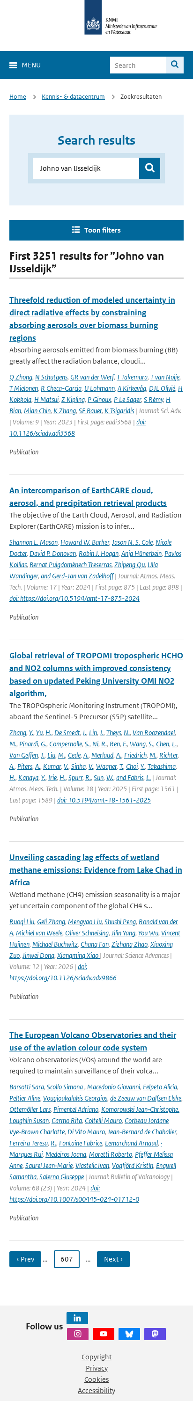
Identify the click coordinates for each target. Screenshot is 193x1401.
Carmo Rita (67, 1120)
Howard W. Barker (84, 542)
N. (127, 732)
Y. (31, 732)
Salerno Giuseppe (61, 1176)
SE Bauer (90, 410)
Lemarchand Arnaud (131, 1142)
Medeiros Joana (65, 1154)
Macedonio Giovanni (113, 1086)
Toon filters (102, 230)
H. (48, 732)
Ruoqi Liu (21, 921)
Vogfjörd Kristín (132, 1165)
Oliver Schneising (87, 932)
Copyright (96, 1356)
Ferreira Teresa (28, 1142)
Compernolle (65, 743)
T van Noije (164, 376)
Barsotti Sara (26, 1086)
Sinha (78, 766)
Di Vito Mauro (86, 1131)
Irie (52, 777)
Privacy (97, 1368)
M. (12, 743)
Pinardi (28, 743)
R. (104, 743)
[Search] (175, 65)
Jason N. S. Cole (132, 542)
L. (174, 743)
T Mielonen (23, 388)
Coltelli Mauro (103, 1120)
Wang (138, 743)
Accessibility (96, 1390)
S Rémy (153, 399)
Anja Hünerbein (141, 553)
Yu (39, 732)
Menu (31, 64)
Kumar (52, 766)
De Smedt (67, 732)
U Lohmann (99, 388)
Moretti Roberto (110, 1154)
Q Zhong (20, 376)
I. (84, 732)
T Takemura (132, 376)
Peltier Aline (24, 1098)
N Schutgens (51, 376)
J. (102, 732)
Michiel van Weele (39, 932)
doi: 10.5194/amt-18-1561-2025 (104, 799)
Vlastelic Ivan (92, 1165)
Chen (162, 743)
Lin (93, 732)
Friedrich (135, 755)
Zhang (17, 732)
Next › (113, 1259)
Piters (24, 766)
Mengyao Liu (85, 921)
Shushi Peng (120, 921)
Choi (132, 766)
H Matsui (46, 399)
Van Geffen (23, 755)
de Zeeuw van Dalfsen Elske (145, 1098)
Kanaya (28, 777)
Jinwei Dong (38, 955)
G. (43, 743)
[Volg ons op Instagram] (77, 1334)
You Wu (148, 932)
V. (66, 766)
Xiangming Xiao (78, 955)
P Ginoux (99, 399)
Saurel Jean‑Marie (49, 1165)
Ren (115, 743)
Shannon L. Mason (33, 542)
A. (86, 755)
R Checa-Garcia (61, 388)
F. (125, 743)
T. (121, 766)
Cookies (96, 1379)
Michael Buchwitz (55, 944)
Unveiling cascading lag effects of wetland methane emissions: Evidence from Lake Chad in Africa (95, 870)
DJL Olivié (162, 388)
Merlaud (102, 755)
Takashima (162, 766)
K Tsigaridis (119, 410)
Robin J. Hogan (99, 553)
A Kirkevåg (132, 388)
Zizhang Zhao (129, 944)
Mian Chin (37, 410)
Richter (168, 755)
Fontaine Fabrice (80, 1142)
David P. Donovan (53, 553)
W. (109, 777)
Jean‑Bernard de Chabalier (142, 1131)
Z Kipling (73, 399)
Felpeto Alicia (160, 1086)
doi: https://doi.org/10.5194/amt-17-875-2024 (74, 598)
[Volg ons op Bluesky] (129, 1334)
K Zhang (64, 410)
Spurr (75, 777)
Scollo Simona (65, 1086)
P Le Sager (127, 399)
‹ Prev (25, 1259)
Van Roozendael (154, 732)
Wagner (106, 766)
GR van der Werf (92, 376)
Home (17, 97)
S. (87, 743)
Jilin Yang (123, 932)
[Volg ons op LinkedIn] (77, 1318)
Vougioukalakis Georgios (75, 1098)
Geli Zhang (51, 921)
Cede (74, 755)
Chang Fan (95, 944)
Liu (51, 755)
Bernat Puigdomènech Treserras (70, 564)
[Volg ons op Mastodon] (155, 1334)
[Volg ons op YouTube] (103, 1334)
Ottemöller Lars (30, 1109)
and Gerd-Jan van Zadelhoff (77, 575)
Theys (113, 732)
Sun (99, 777)
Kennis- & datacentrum (73, 97)
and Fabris (129, 777)
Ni (95, 743)
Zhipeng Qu (129, 564)
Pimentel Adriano (75, 1109)
